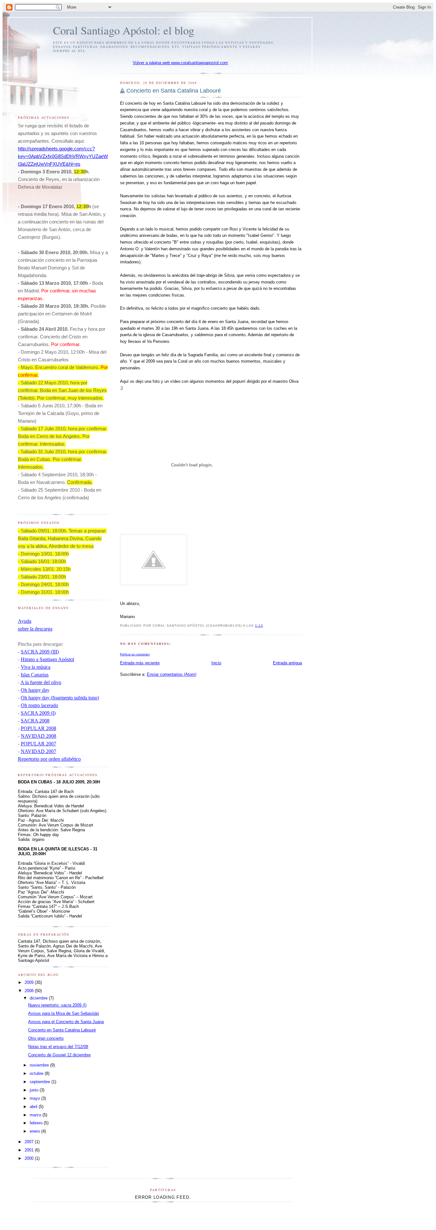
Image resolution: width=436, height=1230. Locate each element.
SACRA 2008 (35, 720)
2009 (30, 982)
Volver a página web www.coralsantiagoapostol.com (180, 62)
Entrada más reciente (140, 662)
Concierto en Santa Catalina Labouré (173, 90)
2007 (30, 1141)
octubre (37, 1073)
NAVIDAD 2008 (38, 736)
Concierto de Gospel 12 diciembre (59, 1055)
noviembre (40, 1065)
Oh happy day (35, 690)
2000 (30, 1158)
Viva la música (35, 667)
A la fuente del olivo (40, 682)
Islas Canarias (35, 674)
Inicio (216, 662)
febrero (37, 1123)
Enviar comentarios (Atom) (171, 674)
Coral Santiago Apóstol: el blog (123, 30)
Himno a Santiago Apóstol (47, 659)
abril (34, 1106)
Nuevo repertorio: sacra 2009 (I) (57, 1005)
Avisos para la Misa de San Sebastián (63, 1013)
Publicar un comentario (135, 654)
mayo (35, 1098)
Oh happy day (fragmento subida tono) (60, 697)
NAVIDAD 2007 (38, 751)
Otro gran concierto (46, 1038)
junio (35, 1090)
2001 (30, 1150)
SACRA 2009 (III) (40, 651)
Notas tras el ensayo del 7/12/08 (58, 1046)
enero (35, 1131)
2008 (30, 990)
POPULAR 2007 (38, 743)
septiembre (40, 1081)
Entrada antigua (287, 662)
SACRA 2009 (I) (38, 713)
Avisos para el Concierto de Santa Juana (66, 1021)
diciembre (39, 998)
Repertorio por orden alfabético (49, 759)
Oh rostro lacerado (39, 705)
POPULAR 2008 (38, 728)
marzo (36, 1115)
